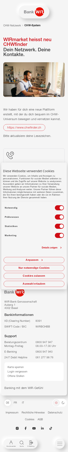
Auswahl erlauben (34, 284)
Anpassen (32, 260)
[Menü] (59, 443)
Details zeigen (49, 247)
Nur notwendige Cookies (34, 268)
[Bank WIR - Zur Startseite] (34, 11)
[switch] (56, 216)
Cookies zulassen (34, 276)
